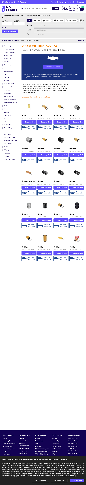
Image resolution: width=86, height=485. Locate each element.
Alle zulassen (77, 480)
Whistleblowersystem (42, 449)
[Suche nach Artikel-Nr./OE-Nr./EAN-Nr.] (55, 8)
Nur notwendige (40, 480)
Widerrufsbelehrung (41, 454)
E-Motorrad (72, 20)
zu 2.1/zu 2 (5, 21)
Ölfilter (54, 454)
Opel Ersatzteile (73, 451)
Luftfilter (54, 451)
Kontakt (37, 438)
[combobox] (36, 8)
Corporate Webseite (9, 443)
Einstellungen (59, 480)
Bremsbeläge (56, 441)
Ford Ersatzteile (73, 443)
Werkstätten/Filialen (9, 449)
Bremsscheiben (56, 446)
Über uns (5, 438)
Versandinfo (23, 441)
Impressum (38, 446)
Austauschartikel (24, 448)
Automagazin (23, 453)
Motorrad (59, 20)
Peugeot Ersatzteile (74, 453)
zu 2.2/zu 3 (17, 21)
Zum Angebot (30, 122)
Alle (29, 20)
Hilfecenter (80, 41)
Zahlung (21, 438)
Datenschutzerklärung (68, 475)
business (7, 441)
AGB (36, 443)
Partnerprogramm (8, 446)
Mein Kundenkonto (57, 2)
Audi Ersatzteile (73, 438)
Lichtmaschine (56, 449)
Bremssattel (55, 443)
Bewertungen (7, 454)
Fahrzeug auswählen (53, 67)
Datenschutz (39, 441)
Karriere (5, 451)
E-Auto (48, 20)
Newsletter (80, 2)
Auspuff (54, 438)
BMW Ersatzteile (73, 441)
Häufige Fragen (23, 451)
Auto (38, 20)
